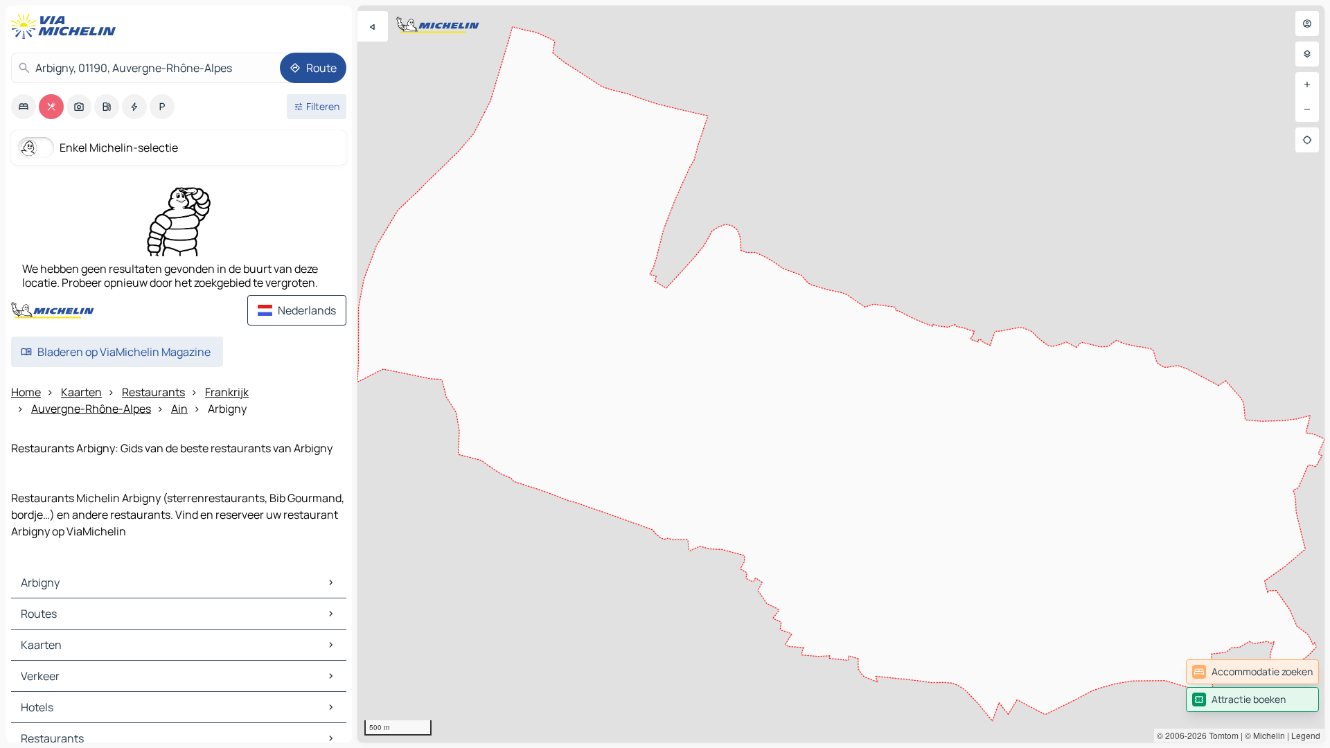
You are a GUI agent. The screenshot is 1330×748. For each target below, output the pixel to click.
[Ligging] (1307, 139)
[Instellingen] (1307, 54)
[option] (23, 106)
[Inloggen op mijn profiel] (1307, 23)
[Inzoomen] (1307, 84)
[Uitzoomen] (1307, 109)
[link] (1252, 671)
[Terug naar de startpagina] (66, 26)
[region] (840, 374)
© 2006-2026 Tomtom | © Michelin (1221, 735)
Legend (1305, 735)
